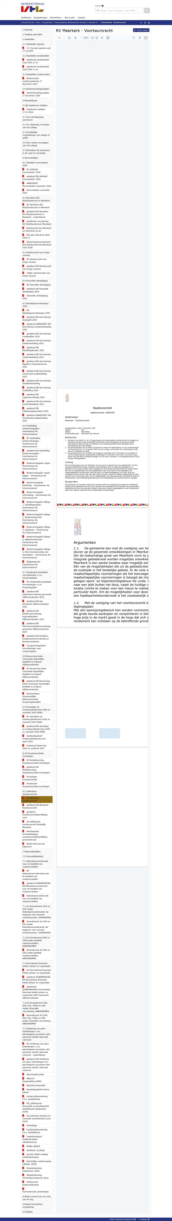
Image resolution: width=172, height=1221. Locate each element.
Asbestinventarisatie (35, 1085)
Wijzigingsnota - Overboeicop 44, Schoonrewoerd (32, 564)
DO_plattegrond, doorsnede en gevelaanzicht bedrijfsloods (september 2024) (35, 1107)
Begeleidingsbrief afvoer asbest (35, 1090)
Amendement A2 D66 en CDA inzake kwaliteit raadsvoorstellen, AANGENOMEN (36, 954)
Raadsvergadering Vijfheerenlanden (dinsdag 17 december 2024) (77, 22)
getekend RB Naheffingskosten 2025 (33, 348)
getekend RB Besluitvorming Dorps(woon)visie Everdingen (36, 770)
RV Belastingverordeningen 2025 (36, 311)
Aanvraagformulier (35, 1074)
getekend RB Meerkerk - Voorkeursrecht (36, 806)
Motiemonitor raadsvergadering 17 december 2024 (32, 81)
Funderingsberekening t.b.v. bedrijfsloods (34, 1130)
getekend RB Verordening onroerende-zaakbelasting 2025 (36, 374)
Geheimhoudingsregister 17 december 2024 (35, 94)
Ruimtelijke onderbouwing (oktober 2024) (36, 1162)
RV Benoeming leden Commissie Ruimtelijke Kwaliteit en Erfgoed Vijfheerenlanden (34, 672)
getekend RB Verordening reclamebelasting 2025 (36, 355)
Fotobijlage (31, 1125)
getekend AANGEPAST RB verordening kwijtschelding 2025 (36, 418)
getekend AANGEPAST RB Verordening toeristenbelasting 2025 (36, 327)
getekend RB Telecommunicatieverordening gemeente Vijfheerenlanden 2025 (36, 627)
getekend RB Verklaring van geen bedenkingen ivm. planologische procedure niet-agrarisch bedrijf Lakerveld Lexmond (36, 1064)
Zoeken (98, 6)
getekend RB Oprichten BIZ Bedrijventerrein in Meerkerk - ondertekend (35, 214)
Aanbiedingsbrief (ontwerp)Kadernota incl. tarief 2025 (34, 739)
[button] (147, 10)
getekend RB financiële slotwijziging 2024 (35, 290)
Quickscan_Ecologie (35, 1150)
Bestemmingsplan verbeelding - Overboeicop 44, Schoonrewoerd (36, 495)
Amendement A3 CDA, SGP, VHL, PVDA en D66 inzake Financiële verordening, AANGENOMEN (36, 1019)
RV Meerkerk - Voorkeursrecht (31, 799)
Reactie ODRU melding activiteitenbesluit (35, 1155)
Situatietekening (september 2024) (32, 1169)
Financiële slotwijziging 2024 (35, 297)
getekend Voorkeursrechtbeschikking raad (34, 815)
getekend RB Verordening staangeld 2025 (36, 318)
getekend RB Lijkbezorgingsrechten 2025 (35, 409)
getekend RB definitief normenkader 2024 (35, 177)
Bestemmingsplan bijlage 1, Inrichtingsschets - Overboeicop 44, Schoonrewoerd (36, 506)
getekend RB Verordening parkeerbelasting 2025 (36, 341)
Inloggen (143, 1219)
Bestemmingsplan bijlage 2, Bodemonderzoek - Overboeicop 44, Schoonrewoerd (36, 518)
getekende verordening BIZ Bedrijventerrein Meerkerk (36, 222)
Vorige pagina (142, 30)
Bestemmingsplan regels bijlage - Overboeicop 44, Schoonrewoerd (36, 475)
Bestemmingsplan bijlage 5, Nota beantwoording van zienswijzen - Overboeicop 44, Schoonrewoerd (36, 553)
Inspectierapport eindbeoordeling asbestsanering (32, 1139)
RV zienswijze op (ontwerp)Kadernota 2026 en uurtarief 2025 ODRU (36, 719)
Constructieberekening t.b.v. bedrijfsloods (35, 1097)
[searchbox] (119, 10)
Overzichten (55, 17)
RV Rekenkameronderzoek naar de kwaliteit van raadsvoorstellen (35, 875)
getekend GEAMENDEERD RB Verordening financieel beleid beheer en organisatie (36, 980)
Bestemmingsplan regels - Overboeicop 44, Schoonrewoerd (36, 466)
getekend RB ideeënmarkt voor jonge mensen (36, 267)
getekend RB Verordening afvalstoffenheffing (36, 382)
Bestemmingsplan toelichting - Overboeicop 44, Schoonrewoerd (36, 485)
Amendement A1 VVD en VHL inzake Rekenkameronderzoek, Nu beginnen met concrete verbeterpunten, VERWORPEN (36, 927)
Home (38, 22)
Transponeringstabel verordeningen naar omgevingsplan (34, 648)
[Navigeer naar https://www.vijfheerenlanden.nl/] (32, 9)
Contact (81, 17)
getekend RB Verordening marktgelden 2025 (36, 335)
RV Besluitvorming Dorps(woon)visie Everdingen (36, 761)
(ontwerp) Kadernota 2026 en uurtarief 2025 (34, 746)
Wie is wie (69, 17)
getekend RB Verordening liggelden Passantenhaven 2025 (36, 364)
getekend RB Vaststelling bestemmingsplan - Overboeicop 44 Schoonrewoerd (36, 454)
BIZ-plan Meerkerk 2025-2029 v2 (36, 236)
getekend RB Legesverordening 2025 (33, 395)
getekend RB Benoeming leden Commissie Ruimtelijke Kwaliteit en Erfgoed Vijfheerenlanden (36, 685)
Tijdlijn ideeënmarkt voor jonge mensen (36, 274)
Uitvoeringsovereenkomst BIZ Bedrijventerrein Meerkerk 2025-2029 (36, 245)
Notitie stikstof (33, 1146)
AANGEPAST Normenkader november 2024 (36, 184)
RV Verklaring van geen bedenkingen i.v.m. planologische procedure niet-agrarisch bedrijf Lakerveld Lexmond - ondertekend (36, 1049)
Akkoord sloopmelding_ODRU (32, 1079)
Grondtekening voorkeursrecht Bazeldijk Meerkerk (34, 824)
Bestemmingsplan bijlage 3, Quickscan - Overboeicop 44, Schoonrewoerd (36, 530)
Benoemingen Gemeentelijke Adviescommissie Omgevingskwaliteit (31, 697)
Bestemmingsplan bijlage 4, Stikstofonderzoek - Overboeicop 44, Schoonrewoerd (36, 540)
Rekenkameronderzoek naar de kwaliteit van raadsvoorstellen (35, 898)
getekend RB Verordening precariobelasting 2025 (36, 402)
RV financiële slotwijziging (38, 285)
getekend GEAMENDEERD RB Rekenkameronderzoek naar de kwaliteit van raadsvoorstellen (36, 887)
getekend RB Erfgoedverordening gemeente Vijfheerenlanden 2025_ (36, 594)
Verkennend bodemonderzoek (30, 1183)
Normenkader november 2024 (36, 191)
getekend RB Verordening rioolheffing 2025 (36, 388)
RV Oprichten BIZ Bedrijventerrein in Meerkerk (35, 205)
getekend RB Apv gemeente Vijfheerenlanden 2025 (35, 604)
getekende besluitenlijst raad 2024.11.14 (35, 68)
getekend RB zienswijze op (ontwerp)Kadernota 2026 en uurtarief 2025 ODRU (36, 729)
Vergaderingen (40, 17)
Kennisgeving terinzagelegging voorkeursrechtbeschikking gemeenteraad (34, 835)
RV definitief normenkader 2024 (31, 170)
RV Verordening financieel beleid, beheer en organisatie (36, 971)
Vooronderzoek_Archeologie (35, 1191)
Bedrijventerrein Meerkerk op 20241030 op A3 (36, 229)
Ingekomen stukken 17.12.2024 (33, 110)
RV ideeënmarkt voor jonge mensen (34, 260)
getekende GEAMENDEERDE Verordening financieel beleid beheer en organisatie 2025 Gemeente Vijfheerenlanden (36, 992)
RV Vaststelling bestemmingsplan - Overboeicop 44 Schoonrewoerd (31, 442)
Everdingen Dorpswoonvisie (29, 778)
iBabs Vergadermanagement (122, 1219)
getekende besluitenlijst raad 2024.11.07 (35, 61)
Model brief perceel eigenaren (33, 845)
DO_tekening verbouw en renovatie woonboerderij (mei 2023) (36, 1118)
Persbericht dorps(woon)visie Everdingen (36, 784)
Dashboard (26, 17)
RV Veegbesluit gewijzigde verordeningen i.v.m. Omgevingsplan (36, 584)
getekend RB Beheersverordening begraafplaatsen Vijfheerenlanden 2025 (33, 615)
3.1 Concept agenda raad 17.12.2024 (36, 49)
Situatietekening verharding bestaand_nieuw (35, 1176)
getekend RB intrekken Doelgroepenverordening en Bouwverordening (35, 639)
